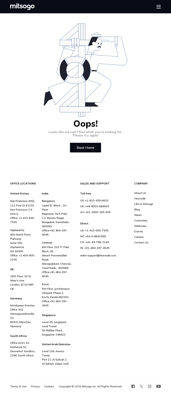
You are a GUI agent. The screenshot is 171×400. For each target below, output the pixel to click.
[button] (158, 6)
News (138, 215)
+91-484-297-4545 (97, 248)
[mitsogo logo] (22, 6)
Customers (140, 220)
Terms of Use (18, 386)
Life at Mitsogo (143, 204)
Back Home (85, 147)
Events (138, 231)
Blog (137, 209)
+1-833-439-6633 (97, 200)
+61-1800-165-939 (98, 212)
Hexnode (140, 198)
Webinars (140, 226)
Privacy (35, 386)
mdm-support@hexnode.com (98, 255)
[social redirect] (133, 386)
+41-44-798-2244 (97, 242)
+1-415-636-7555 (97, 230)
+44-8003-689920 (97, 206)
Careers (139, 237)
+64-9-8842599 (95, 236)
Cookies (49, 386)
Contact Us (141, 242)
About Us (140, 193)
